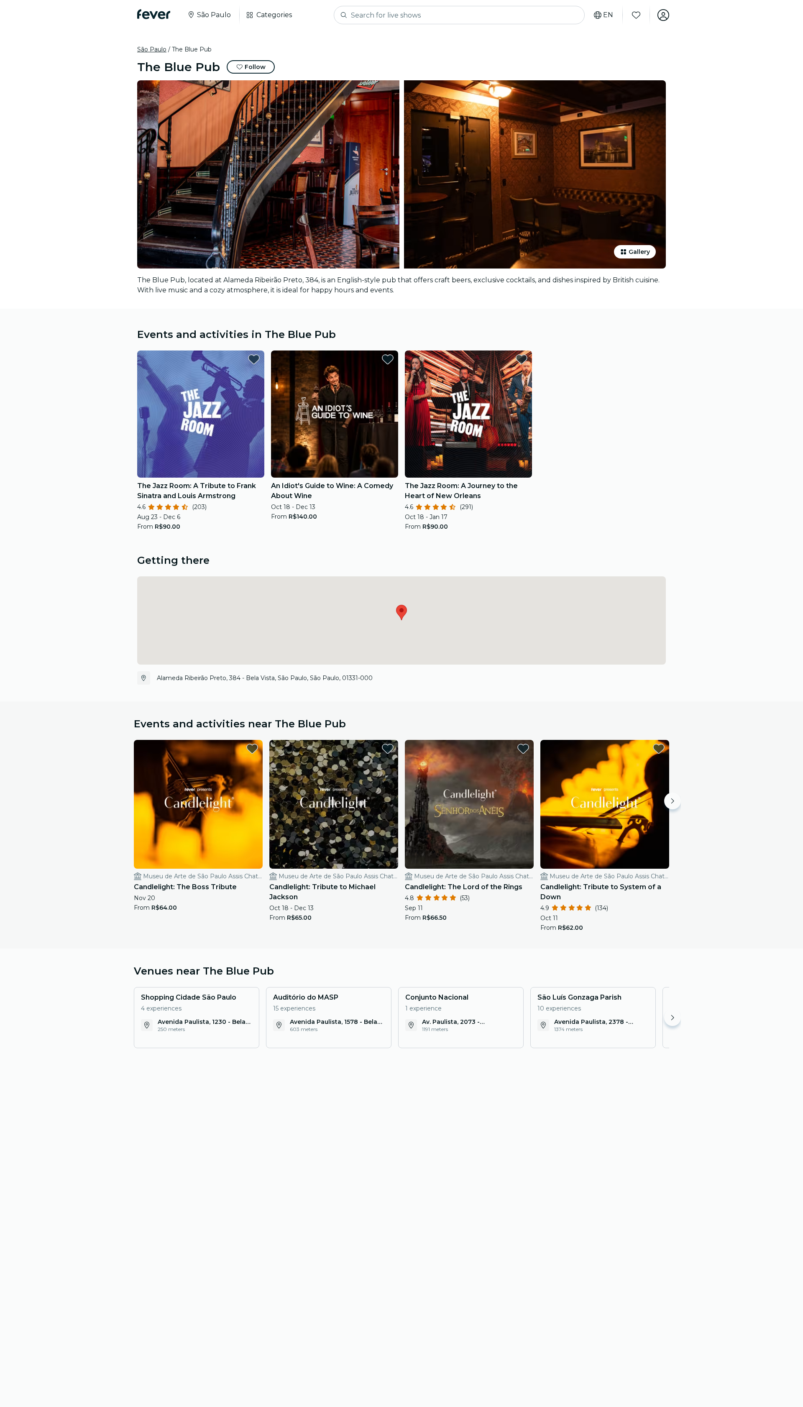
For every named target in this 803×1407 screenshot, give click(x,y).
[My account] (663, 15)
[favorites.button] (253, 359)
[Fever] (153, 14)
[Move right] (672, 801)
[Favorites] (636, 15)
